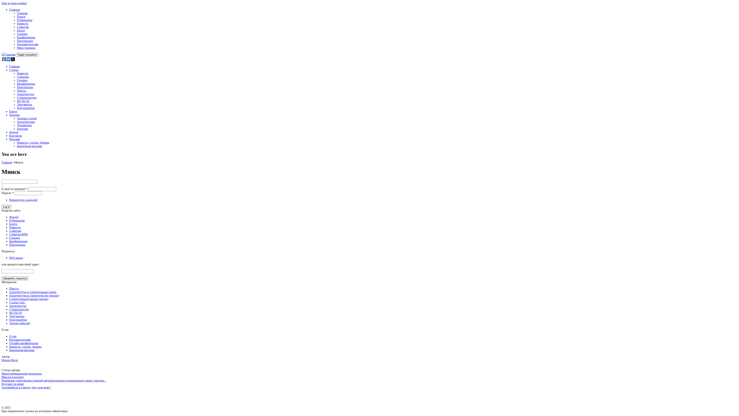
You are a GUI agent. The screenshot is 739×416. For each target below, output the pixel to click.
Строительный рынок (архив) (28, 299)
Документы (24, 104)
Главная (14, 9)
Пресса (21, 90)
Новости (22, 23)
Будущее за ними (13, 384)
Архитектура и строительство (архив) (34, 295)
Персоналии (25, 41)
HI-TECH (23, 101)
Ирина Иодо (10, 360)
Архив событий (19, 323)
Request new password (23, 200)
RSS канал (16, 257)
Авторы (14, 115)
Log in (6, 206)
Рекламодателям (27, 44)
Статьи (13, 70)
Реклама (14, 139)
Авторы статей (27, 118)
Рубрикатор (24, 20)
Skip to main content (14, 3)
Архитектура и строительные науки (32, 292)
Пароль (7, 193)
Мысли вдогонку (13, 377)
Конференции (26, 37)
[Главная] (9, 54)
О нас (13, 336)
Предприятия (25, 108)
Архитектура (25, 94)
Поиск (21, 16)
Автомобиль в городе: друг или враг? (26, 387)
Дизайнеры (24, 125)
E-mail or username (15, 189)
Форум (13, 132)
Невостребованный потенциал (22, 373)
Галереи (22, 34)
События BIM (18, 234)
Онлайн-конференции (23, 343)
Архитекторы (26, 121)
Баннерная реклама (29, 146)
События (23, 27)
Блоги (21, 30)
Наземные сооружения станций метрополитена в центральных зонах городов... (54, 380)
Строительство (27, 97)
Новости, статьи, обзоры (33, 142)
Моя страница (26, 47)
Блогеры (22, 128)
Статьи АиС (17, 302)
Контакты (15, 135)
